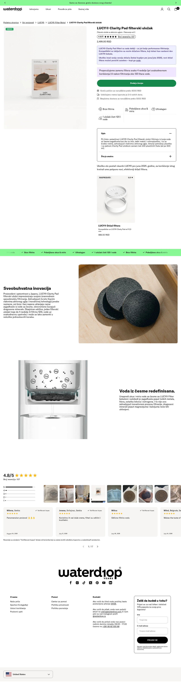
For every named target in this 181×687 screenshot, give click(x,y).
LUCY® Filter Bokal (57, 22)
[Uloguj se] (162, 9)
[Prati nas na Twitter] (90, 583)
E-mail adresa (142, 626)
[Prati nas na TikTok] (84, 583)
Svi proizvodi (28, 22)
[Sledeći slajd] (176, 3)
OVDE (113, 603)
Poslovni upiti (16, 611)
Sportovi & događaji (19, 605)
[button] (169, 9)
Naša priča (15, 601)
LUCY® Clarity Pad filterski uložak (85, 22)
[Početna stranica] (12, 9)
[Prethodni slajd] (5, 3)
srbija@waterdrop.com (111, 611)
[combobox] (28, 674)
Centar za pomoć (59, 601)
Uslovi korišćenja (18, 608)
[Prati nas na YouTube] (104, 583)
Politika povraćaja (59, 608)
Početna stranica (11, 22)
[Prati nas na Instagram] (77, 583)
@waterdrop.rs (99, 616)
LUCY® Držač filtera (109, 225)
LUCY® (41, 22)
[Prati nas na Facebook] (71, 583)
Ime (138, 615)
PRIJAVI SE (152, 640)
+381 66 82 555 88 (111, 626)
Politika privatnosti (60, 605)
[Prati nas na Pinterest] (97, 583)
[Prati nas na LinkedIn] (110, 583)
